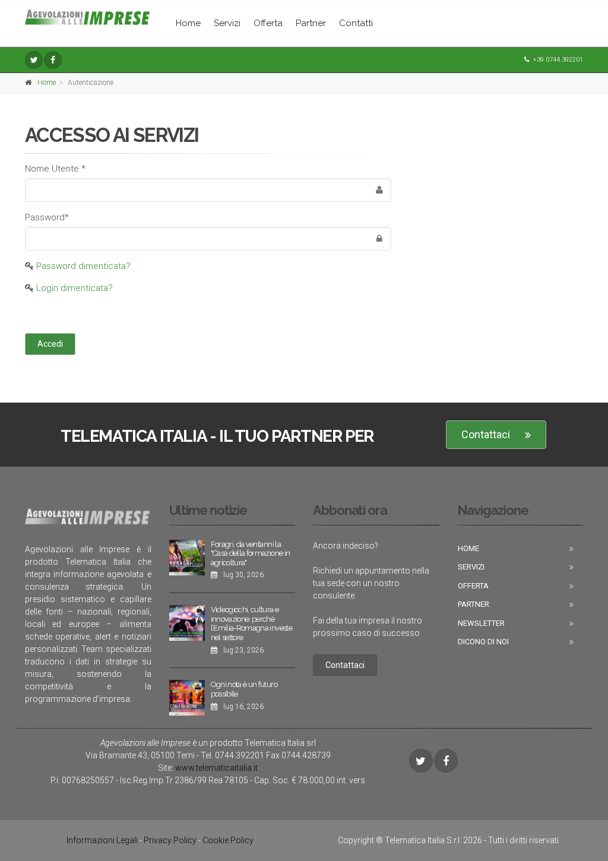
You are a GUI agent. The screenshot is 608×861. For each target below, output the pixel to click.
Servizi (227, 23)
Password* (47, 217)
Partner (311, 23)
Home (188, 23)
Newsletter (481, 623)
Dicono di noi (483, 641)
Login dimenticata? (74, 288)
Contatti (356, 23)
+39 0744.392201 (558, 60)
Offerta (268, 23)
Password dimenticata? (83, 266)
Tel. (232, 755)
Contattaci (485, 434)
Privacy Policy (170, 840)
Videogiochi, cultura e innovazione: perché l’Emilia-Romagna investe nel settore (251, 623)
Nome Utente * (55, 168)
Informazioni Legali (102, 840)
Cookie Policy (228, 840)
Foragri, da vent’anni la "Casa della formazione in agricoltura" (250, 553)
